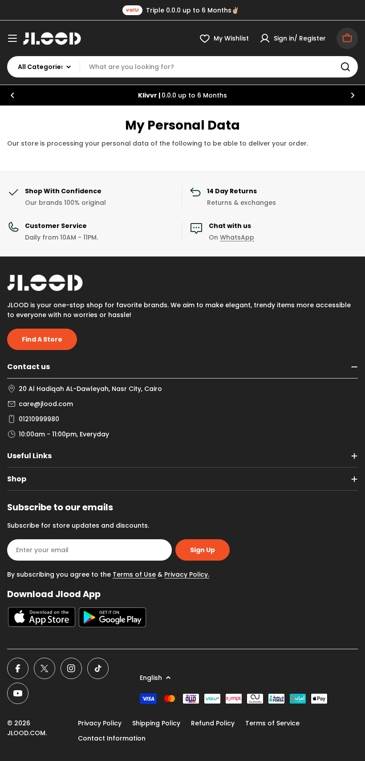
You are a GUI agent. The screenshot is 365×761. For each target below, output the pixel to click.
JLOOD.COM (26, 732)
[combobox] (182, 66)
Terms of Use (134, 574)
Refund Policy (213, 723)
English (151, 677)
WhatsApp (237, 237)
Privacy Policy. (186, 574)
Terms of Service (272, 723)
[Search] (345, 66)
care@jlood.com (46, 403)
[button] (12, 95)
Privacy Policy (100, 723)
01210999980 (39, 419)
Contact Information (112, 738)
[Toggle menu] (12, 38)
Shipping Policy (156, 723)
